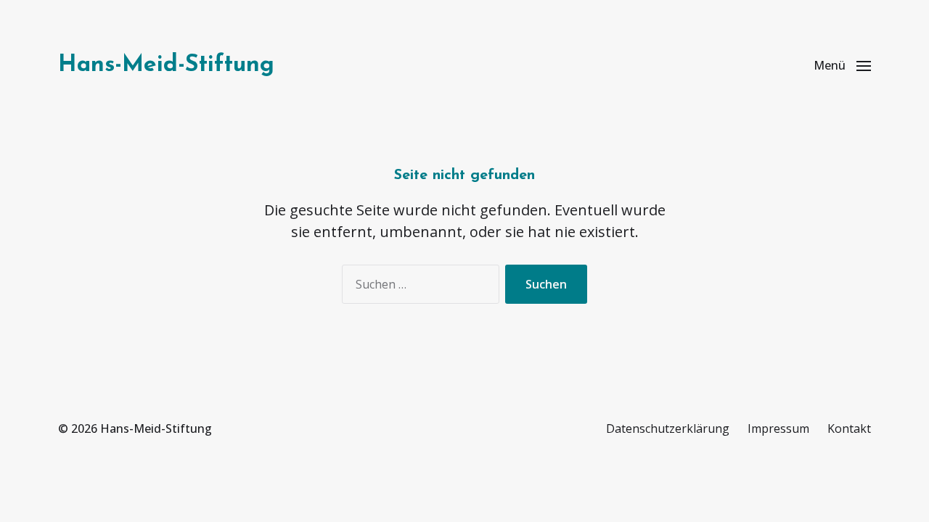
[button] (842, 65)
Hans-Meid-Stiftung (166, 65)
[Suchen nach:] (417, 287)
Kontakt (849, 428)
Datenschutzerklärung (667, 428)
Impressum (778, 428)
